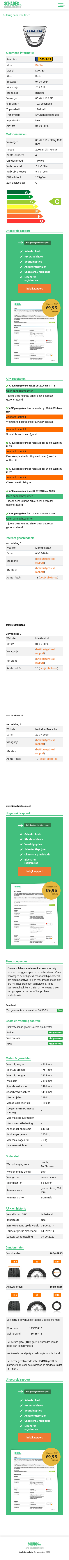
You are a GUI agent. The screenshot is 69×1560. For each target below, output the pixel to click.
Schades (13, 5)
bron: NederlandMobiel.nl (18, 806)
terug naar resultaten (18, 15)
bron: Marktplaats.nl (15, 625)
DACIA (39, 65)
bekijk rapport (34, 288)
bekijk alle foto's (48, 577)
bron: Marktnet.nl (14, 715)
